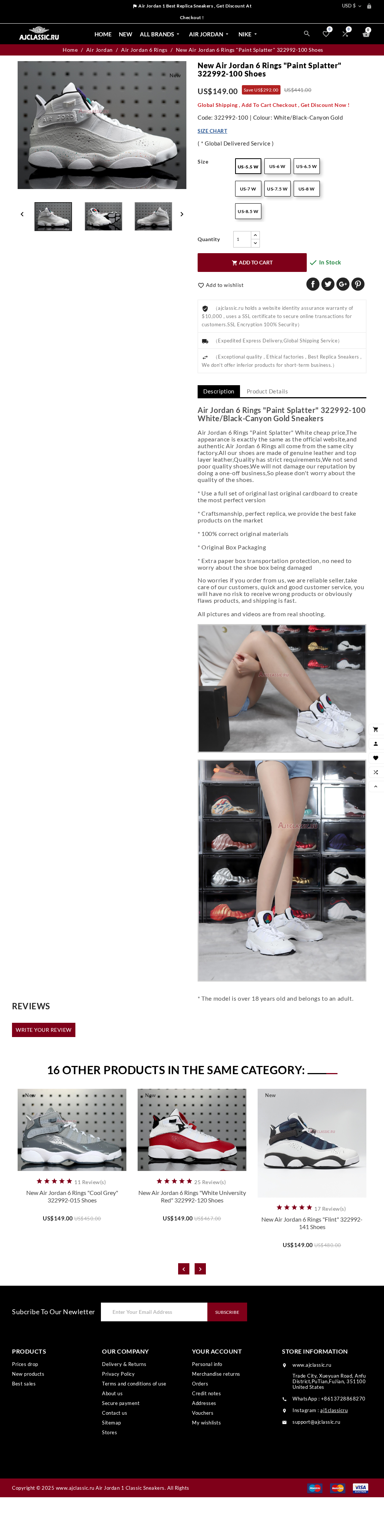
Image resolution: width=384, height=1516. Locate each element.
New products (28, 1374)
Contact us (114, 1413)
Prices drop (25, 1364)
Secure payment (121, 1403)
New (125, 34)
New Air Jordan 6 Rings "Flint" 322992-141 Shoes (312, 1223)
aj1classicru (334, 1410)
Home (103, 34)
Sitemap (111, 1423)
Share (313, 284)
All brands (160, 34)
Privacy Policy (118, 1374)
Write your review (44, 1030)
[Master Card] (337, 1487)
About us (112, 1393)
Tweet (327, 284)
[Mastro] (314, 1487)
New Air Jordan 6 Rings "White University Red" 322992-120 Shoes (192, 1196)
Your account (217, 1351)
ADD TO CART (252, 262)
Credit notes (206, 1393)
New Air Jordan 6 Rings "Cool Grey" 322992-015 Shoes (72, 1196)
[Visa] (360, 1487)
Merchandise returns (216, 1374)
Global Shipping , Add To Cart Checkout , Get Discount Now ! (274, 105)
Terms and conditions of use (134, 1384)
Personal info (207, 1364)
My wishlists (206, 1423)
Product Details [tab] (267, 391)
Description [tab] (218, 391)
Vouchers (202, 1413)
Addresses (204, 1403)
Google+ (343, 284)
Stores (109, 1432)
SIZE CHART (212, 131)
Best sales (24, 1384)
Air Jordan (209, 34)
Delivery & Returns (124, 1364)
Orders (200, 1384)
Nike (248, 34)
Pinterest (357, 284)
